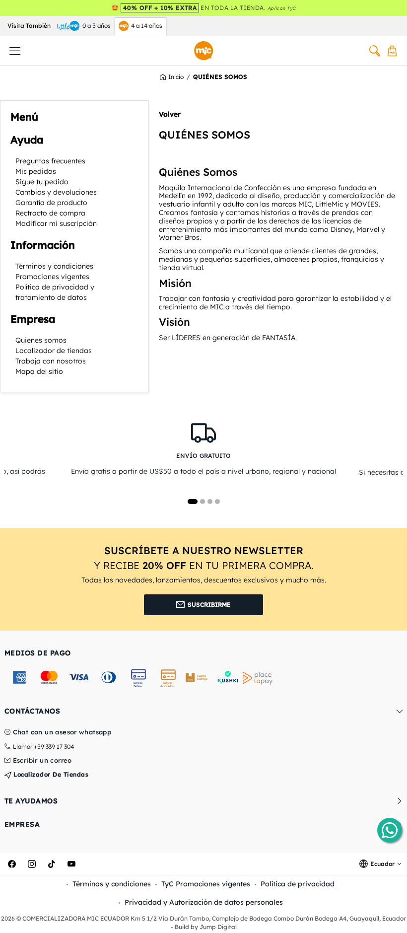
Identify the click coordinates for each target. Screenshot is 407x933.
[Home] (203, 50)
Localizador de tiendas (53, 350)
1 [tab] (193, 501)
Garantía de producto (51, 202)
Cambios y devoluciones (56, 192)
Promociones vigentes (52, 276)
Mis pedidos (35, 171)
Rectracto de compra (50, 213)
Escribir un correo (42, 760)
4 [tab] (217, 501)
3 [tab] (209, 501)
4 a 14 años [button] (146, 25)
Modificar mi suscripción (56, 223)
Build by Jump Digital (206, 927)
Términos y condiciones (54, 266)
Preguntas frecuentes (50, 160)
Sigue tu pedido (41, 181)
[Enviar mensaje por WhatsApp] (389, 830)
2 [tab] (202, 501)
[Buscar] (374, 51)
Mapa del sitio (39, 371)
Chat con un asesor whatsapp (62, 732)
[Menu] (14, 51)
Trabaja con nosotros (50, 361)
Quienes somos (41, 340)
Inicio (176, 76)
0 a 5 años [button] (96, 25)
